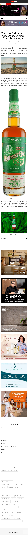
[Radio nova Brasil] (14, 25)
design (4, 490)
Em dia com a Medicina (6, 437)
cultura (17, 487)
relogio (19, 512)
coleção (10, 487)
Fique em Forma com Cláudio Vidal (9, 446)
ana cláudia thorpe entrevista (10, 475)
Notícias (14, 31)
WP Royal (17, 532)
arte (13, 478)
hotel (13, 498)
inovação (20, 498)
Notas (2, 452)
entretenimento (6, 492)
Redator (5, 238)
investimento (6, 501)
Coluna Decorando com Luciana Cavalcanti (11, 431)
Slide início (3, 459)
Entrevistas (4, 440)
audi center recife (7, 481)
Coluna (2, 427)
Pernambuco (20, 509)
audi (18, 478)
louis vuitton (6, 504)
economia (10, 490)
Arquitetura (5, 478)
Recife (12, 512)
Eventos (3, 443)
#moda (4, 470)
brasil (21, 484)
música (16, 506)
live (22, 501)
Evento (15, 492)
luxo (14, 504)
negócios (4, 509)
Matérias (3, 449)
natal (21, 506)
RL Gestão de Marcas (17, 530)
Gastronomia (5, 498)
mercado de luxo (6, 506)
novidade (12, 509)
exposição (18, 495)
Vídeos (3, 462)
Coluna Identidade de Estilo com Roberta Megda (12, 434)
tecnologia (5, 521)
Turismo (13, 521)
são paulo (17, 518)
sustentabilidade (7, 518)
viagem (20, 521)
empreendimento (20, 490)
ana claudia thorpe (7, 473)
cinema (4, 487)
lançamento (15, 501)
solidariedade (11, 515)
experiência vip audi (7, 495)
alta (15, 470)
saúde (3, 515)
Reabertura (5, 512)
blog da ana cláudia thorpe (9, 484)
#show (10, 470)
